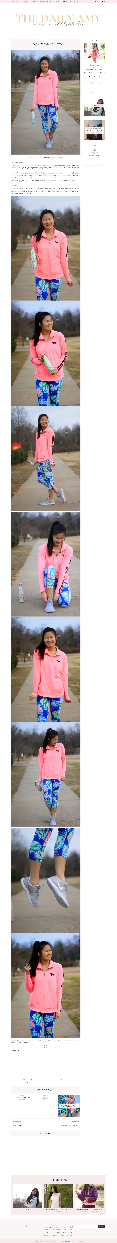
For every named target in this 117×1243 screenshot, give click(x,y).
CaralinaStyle (46, 175)
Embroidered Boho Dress (70, 1125)
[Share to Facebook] (27, 1083)
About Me (18, 1)
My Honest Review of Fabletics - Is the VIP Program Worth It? (89, 1210)
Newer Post (16, 1121)
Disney (42, 1)
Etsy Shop (48, 1)
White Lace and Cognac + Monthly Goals (58, 1210)
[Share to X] (25, 1083)
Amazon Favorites (94, 155)
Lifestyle (34, 1)
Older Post (74, 1121)
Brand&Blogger (66, 1241)
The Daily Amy (41, 1241)
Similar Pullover (31, 157)
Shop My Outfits (94, 152)
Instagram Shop (67, 1)
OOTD (65, 1083)
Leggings (39, 157)
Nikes (62, 157)
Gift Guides (57, 1)
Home (12, 1)
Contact (76, 1)
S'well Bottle (56, 157)
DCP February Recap (19, 1125)
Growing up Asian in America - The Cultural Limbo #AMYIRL (94, 130)
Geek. (94, 105)
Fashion (26, 1)
